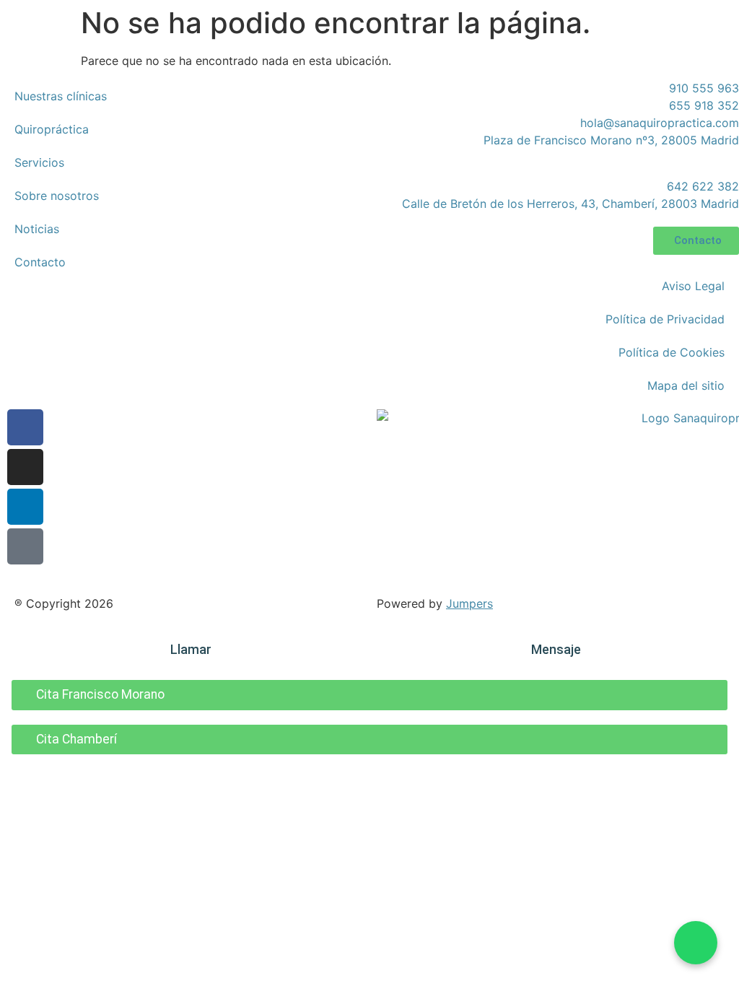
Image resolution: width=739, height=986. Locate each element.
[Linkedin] (25, 507)
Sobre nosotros (56, 195)
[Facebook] (25, 427)
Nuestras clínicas (60, 96)
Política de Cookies (671, 352)
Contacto (40, 262)
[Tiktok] (25, 546)
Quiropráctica (51, 129)
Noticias (36, 229)
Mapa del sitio (686, 385)
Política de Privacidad (665, 319)
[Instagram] (25, 467)
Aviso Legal (693, 286)
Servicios (39, 162)
